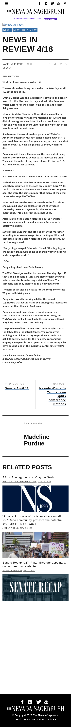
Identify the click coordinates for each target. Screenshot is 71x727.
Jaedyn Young (10, 528)
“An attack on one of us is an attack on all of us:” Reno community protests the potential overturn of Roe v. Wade (33, 520)
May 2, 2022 (29, 571)
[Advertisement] (35, 648)
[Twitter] (52, 3)
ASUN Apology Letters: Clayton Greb (28, 477)
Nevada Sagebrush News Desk (19, 482)
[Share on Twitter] (55, 64)
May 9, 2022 (26, 528)
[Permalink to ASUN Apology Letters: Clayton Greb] (35, 498)
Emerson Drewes (12, 571)
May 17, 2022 (44, 482)
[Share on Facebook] (49, 64)
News (7, 30)
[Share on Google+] (60, 64)
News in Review (25, 30)
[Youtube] (58, 3)
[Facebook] (39, 3)
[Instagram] (46, 3)
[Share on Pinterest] (66, 64)
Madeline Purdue (12, 64)
